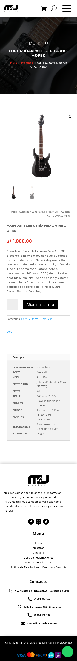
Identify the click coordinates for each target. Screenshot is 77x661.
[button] (70, 117)
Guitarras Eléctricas (42, 211)
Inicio (14, 211)
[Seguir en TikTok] (46, 522)
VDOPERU (66, 643)
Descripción (19, 357)
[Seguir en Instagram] (38, 522)
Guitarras (24, 211)
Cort (24, 319)
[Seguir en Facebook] (31, 522)
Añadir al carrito (40, 304)
